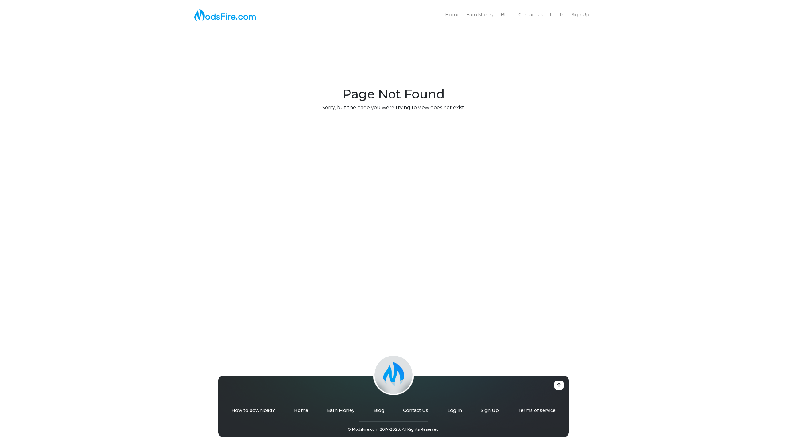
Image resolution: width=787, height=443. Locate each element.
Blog (506, 15)
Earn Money (480, 15)
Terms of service (537, 410)
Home (452, 15)
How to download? (253, 410)
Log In (557, 15)
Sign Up (580, 15)
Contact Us (530, 15)
